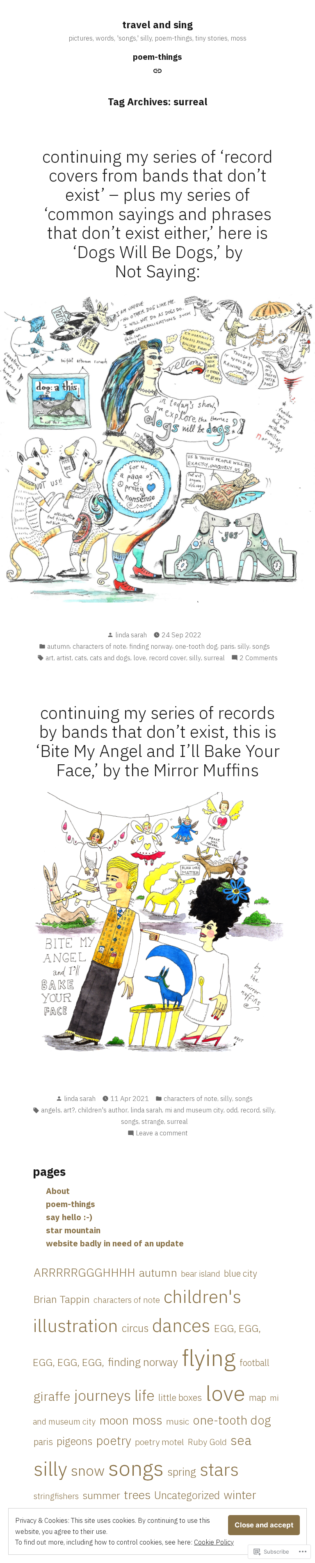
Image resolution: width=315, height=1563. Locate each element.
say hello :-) (69, 1217)
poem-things (157, 56)
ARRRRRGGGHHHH (84, 1272)
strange (153, 1121)
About (58, 1190)
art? (69, 1109)
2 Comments (259, 658)
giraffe (52, 1396)
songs (261, 646)
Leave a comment (162, 1133)
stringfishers (56, 1496)
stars (219, 1469)
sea (241, 1440)
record (250, 1109)
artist (64, 657)
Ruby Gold (207, 1441)
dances (181, 1325)
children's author (103, 1109)
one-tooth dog (196, 646)
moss (147, 1420)
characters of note (99, 646)
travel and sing (157, 24)
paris (227, 646)
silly (243, 646)
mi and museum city (194, 1109)
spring (181, 1472)
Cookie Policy (214, 1542)
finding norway (150, 646)
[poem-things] (157, 70)
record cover (167, 657)
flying (209, 1357)
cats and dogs (110, 657)
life (145, 1395)
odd (231, 1109)
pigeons (74, 1441)
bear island (200, 1273)
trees (137, 1494)
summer (101, 1495)
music (177, 1421)
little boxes (180, 1397)
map (257, 1397)
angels (51, 1109)
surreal (214, 657)
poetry (113, 1440)
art (50, 657)
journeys (102, 1395)
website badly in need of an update (115, 1243)
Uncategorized (187, 1495)
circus (135, 1328)
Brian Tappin (62, 1299)
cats (81, 657)
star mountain (73, 1230)
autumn (58, 646)
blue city (240, 1273)
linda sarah (131, 634)
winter (240, 1494)
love (139, 657)
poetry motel (159, 1441)
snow (88, 1470)
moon (113, 1420)
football (254, 1362)
